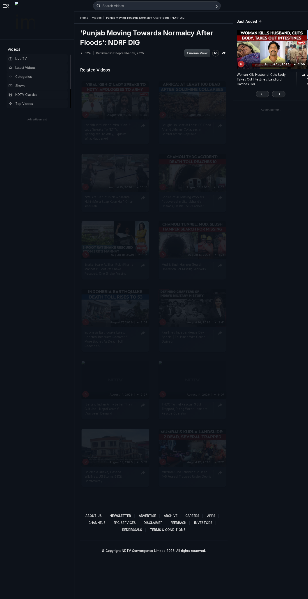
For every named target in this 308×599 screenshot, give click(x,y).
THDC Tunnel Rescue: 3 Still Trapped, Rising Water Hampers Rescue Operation (184, 408)
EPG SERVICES (124, 523)
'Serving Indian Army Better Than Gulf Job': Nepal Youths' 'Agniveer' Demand (108, 408)
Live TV (21, 58)
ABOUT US (93, 516)
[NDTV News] (25, 19)
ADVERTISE (147, 516)
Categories (23, 76)
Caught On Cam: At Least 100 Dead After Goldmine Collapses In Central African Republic (186, 129)
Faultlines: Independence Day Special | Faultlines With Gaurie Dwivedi (184, 336)
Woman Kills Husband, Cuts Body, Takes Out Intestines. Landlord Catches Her (261, 79)
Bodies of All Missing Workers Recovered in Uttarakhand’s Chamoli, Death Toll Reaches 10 (184, 201)
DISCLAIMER (153, 523)
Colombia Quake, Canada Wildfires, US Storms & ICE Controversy (103, 476)
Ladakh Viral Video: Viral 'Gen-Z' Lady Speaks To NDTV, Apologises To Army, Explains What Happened (108, 131)
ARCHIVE (170, 516)
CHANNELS (97, 523)
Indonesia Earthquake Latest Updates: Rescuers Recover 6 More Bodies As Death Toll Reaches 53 (106, 339)
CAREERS (192, 516)
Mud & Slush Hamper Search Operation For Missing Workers (184, 267)
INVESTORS (203, 523)
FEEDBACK (178, 523)
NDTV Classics (26, 95)
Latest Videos (25, 67)
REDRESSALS (132, 530)
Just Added (247, 21)
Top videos (24, 104)
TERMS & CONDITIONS (168, 530)
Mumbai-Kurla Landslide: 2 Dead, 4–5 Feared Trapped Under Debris (186, 474)
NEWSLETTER (120, 516)
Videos (13, 49)
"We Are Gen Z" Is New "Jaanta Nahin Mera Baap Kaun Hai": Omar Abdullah (109, 201)
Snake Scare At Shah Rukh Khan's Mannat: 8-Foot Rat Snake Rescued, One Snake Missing (109, 269)
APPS (211, 516)
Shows (20, 86)
